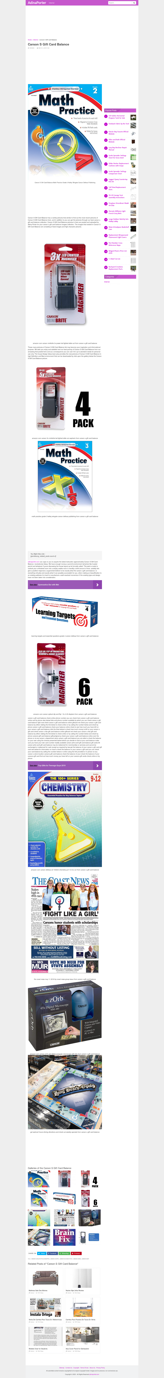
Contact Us (68, 1368)
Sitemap (61, 1368)
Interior (52, 3)
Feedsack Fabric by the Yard (119, 124)
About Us (92, 1368)
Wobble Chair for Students (38, 1349)
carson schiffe (54, 1259)
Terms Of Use (84, 1368)
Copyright (76, 1368)
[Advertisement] (82, 23)
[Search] (134, 2)
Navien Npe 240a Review (75, 1290)
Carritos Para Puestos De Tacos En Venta (80, 1319)
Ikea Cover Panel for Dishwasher (77, 1349)
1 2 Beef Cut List (114, 259)
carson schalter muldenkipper (40, 1259)
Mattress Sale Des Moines (38, 1290)
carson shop (85, 1259)
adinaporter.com (33, 562)
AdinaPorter (37, 3)
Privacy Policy (100, 1368)
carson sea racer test (66, 1259)
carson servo (77, 1259)
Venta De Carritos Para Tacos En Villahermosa (45, 1319)
